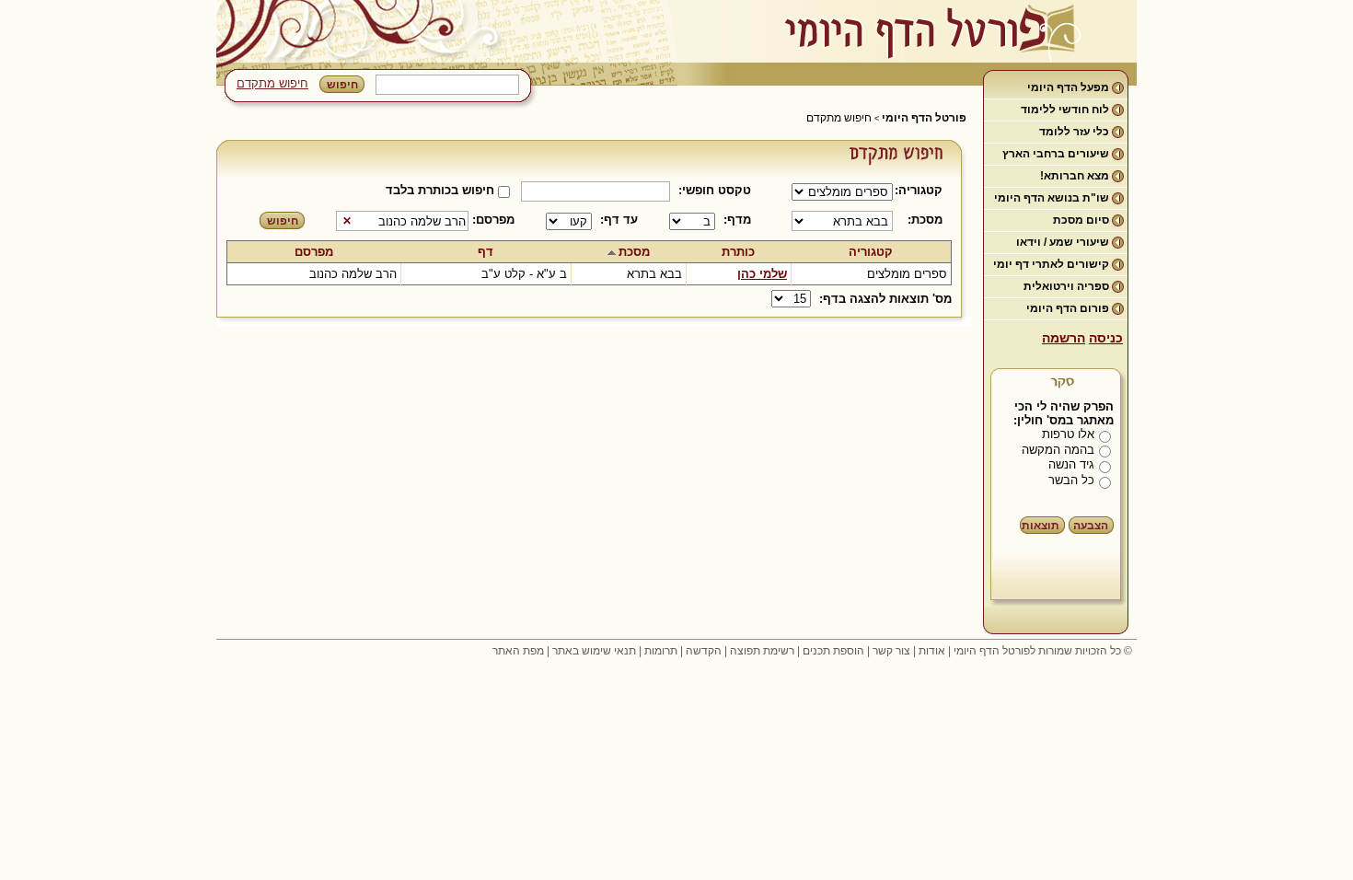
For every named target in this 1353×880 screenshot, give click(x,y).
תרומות (660, 650)
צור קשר (891, 650)
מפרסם (314, 252)
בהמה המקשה (1058, 450)
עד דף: (619, 219)
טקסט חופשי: (714, 190)
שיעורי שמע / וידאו (1062, 242)
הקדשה (704, 650)
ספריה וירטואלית (1066, 286)
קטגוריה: (921, 190)
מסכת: (925, 219)
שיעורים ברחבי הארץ (1055, 153)
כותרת (738, 252)
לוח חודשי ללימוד (1065, 109)
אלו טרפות (1068, 434)
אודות (932, 650)
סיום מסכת (1081, 220)
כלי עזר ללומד (1074, 131)
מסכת (634, 252)
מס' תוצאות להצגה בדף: (885, 299)
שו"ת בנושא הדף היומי (1051, 197)
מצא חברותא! (1074, 175)
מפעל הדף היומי (1068, 87)
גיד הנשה (1071, 464)
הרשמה (1063, 337)
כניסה (1106, 337)
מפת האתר (518, 650)
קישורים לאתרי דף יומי (1051, 264)
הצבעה (1090, 525)
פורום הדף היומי (1067, 308)
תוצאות (1040, 525)
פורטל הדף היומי (924, 117)
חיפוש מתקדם (272, 83)
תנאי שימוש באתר (594, 650)
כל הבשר (1071, 480)
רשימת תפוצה (762, 650)
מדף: (737, 219)
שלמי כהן (762, 274)
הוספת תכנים (833, 650)
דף (485, 252)
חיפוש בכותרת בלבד (440, 190)
